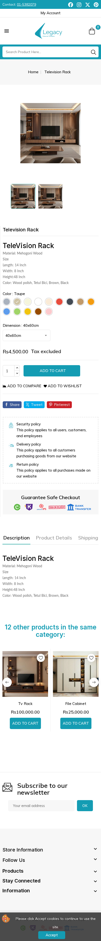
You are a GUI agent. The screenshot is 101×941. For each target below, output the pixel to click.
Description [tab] (16, 538)
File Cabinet (76, 703)
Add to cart (52, 370)
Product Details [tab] (54, 538)
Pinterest (62, 404)
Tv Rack (25, 703)
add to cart (25, 723)
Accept (52, 935)
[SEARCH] (93, 52)
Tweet (37, 404)
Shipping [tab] (88, 538)
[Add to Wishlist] (41, 658)
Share (15, 404)
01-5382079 (26, 4)
